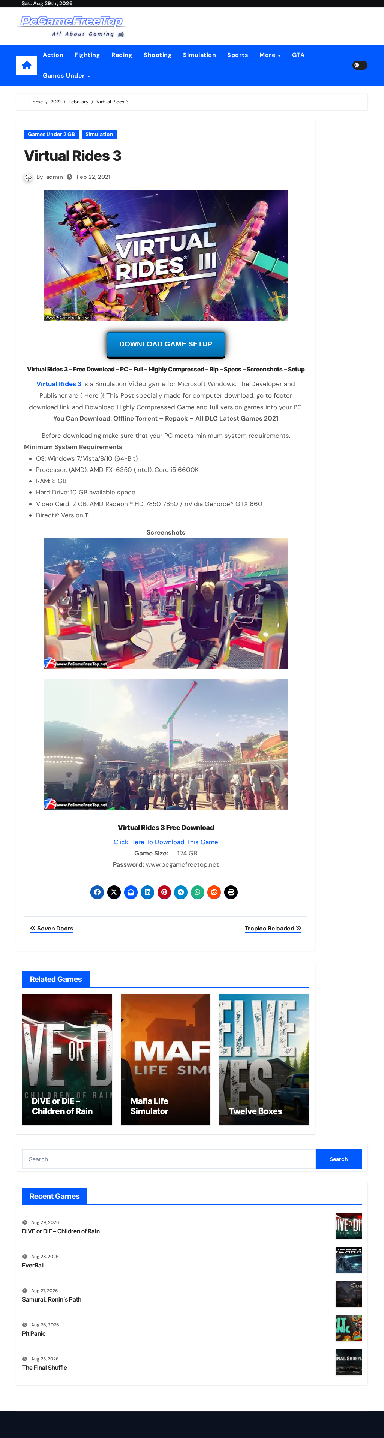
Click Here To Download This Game (166, 842)
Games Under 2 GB (51, 134)
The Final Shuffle (44, 1367)
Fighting (87, 55)
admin (54, 177)
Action (53, 55)
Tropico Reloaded (270, 928)
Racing (121, 55)
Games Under (65, 75)
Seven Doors (55, 928)
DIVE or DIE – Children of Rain (62, 1106)
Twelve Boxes (255, 1111)
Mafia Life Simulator (149, 1106)
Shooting (158, 55)
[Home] (26, 65)
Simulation (199, 55)
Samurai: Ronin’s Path (51, 1299)
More (269, 55)
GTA (298, 55)
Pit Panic (34, 1333)
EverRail (33, 1265)
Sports (237, 55)
